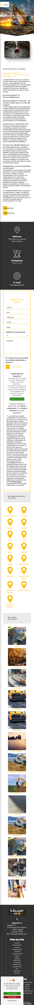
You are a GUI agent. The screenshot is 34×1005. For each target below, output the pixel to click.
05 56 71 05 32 (17, 263)
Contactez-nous (9, 213)
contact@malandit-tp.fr (17, 285)
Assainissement (17, 954)
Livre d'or (17, 973)
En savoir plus (8, 208)
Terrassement (17, 945)
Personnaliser (12, 1000)
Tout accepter (12, 993)
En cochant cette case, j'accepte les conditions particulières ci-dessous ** (17, 360)
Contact (17, 947)
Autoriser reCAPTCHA (17, 399)
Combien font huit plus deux (15, 332)
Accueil (17, 943)
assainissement (27, 991)
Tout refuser (12, 997)
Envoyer (19, 367)
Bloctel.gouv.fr (16, 482)
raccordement (27, 993)
